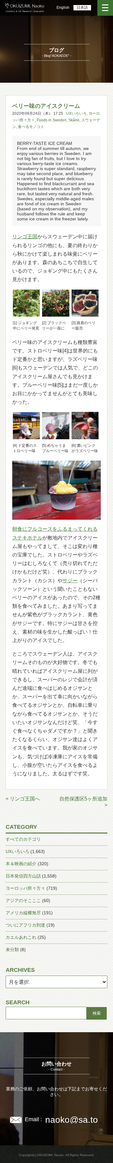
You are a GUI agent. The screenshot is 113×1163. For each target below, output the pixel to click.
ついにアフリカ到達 (25, 925)
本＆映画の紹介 (21, 863)
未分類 (12, 949)
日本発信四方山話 (23, 875)
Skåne (73, 120)
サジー (70, 580)
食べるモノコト (31, 127)
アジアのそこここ (23, 900)
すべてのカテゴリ (23, 839)
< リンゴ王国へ (23, 798)
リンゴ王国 (24, 236)
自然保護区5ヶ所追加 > (83, 802)
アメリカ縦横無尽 (23, 912)
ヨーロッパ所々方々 (25, 888)
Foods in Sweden (52, 120)
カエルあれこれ (21, 937)
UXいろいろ (76, 113)
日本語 (82, 7)
